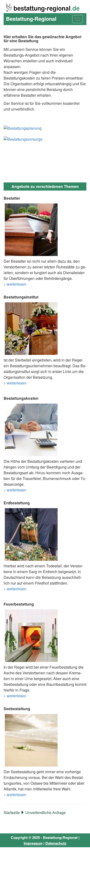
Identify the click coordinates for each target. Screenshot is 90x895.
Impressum (33, 843)
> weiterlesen (15, 284)
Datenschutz (55, 843)
